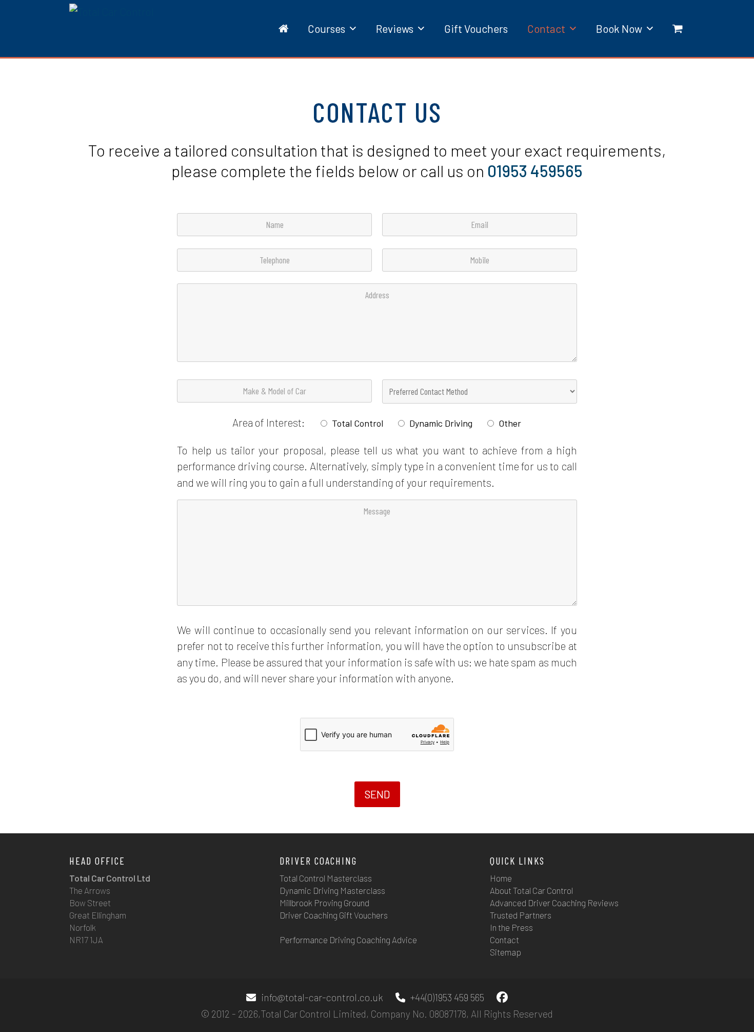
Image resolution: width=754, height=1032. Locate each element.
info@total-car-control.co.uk (322, 997)
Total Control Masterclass (326, 878)
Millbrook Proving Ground (324, 902)
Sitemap (505, 952)
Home (501, 878)
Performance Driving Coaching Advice (348, 939)
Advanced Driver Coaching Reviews (554, 902)
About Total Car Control (531, 890)
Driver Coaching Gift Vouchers (334, 915)
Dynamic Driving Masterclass (332, 890)
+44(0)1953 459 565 (447, 997)
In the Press (511, 927)
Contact (504, 939)
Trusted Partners (520, 915)
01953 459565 (535, 170)
